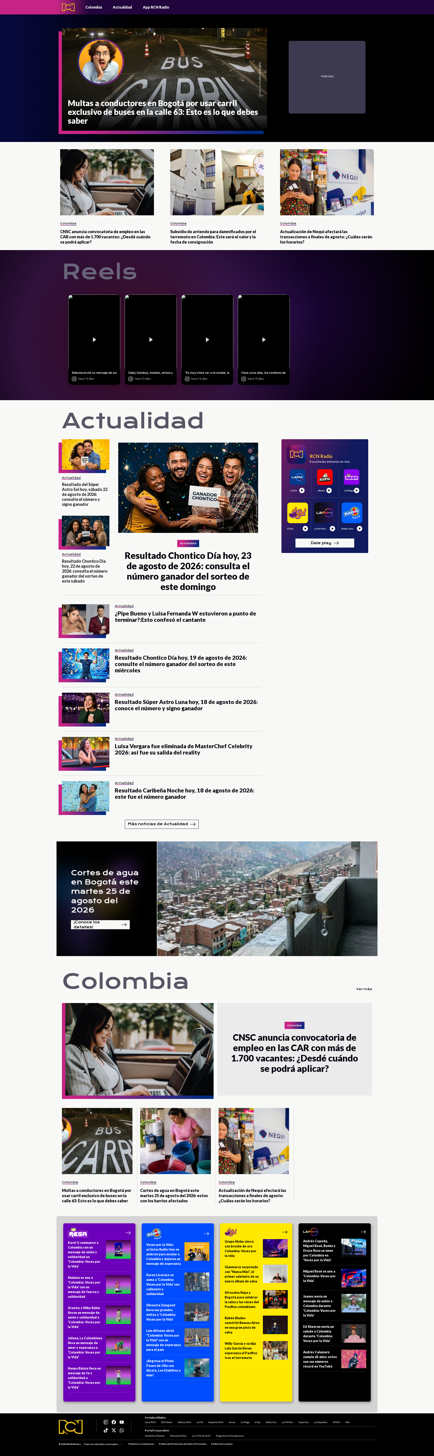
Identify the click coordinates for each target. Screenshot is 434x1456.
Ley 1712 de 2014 (201, 1435)
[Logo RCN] (71, 1427)
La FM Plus (287, 1422)
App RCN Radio (156, 7)
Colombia (93, 7)
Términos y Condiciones (141, 1443)
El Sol (257, 1422)
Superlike (304, 1422)
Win (348, 1422)
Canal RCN (150, 1422)
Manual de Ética (178, 1435)
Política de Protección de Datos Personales (183, 1443)
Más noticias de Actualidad (158, 824)
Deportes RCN (215, 1422)
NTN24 (336, 1422)
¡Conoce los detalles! (87, 924)
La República (320, 1422)
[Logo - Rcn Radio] (68, 7)
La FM (200, 1422)
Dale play (321, 543)
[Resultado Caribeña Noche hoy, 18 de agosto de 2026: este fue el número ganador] (85, 796)
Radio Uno (271, 1422)
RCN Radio (166, 1422)
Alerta (232, 1422)
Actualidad (122, 7)
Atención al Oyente (155, 1435)
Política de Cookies (222, 1443)
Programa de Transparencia (230, 1435)
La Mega (245, 1422)
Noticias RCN (184, 1422)
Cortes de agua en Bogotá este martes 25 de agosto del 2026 (105, 891)
